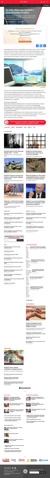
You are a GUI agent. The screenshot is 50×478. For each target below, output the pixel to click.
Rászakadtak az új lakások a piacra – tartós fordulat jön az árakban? (13, 227)
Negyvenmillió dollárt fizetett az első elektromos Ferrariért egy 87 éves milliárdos (38, 260)
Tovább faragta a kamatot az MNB (11, 254)
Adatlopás (7, 127)
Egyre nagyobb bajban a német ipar (34, 419)
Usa (34, 127)
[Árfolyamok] (44, 1)
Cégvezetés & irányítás (32, 395)
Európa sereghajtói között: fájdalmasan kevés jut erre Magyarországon (34, 324)
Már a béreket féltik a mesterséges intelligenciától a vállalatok (16, 404)
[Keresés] (47, 1)
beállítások (18, 473)
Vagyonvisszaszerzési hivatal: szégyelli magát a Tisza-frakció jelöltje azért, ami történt (14, 218)
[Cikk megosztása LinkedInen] (44, 45)
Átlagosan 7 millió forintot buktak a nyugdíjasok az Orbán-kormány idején (14, 202)
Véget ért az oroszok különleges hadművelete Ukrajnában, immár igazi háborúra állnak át (35, 202)
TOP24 (7, 211)
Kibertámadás (19, 127)
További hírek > (29, 300)
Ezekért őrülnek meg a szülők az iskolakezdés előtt (15, 428)
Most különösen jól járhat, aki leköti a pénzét (13, 374)
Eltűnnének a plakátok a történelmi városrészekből (16, 440)
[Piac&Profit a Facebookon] (13, 468)
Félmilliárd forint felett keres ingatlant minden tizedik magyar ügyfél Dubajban (38, 247)
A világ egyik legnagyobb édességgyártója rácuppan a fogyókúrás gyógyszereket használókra (15, 399)
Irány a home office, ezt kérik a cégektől (13, 417)
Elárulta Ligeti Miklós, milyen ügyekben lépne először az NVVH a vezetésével (13, 231)
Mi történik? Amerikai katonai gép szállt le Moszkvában (34, 223)
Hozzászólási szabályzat (9, 471)
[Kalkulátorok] (41, 1)
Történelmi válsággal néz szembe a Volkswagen (38, 410)
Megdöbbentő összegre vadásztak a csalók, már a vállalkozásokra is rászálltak (16, 410)
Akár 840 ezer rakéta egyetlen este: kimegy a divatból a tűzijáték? (37, 277)
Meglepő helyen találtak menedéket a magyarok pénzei (13, 263)
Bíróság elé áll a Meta (13, 433)
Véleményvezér (8, 131)
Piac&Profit (21, 21)
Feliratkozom (20, 240)
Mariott (30, 127)
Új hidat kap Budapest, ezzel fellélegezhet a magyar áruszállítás (13, 275)
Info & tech (7, 395)
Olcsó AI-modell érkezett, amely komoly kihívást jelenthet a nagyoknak (13, 420)
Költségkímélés (30, 304)
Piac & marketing (8, 425)
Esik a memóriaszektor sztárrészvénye (13, 415)
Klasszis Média (7, 474)
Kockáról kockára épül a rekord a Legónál (12, 266)
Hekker (12, 127)
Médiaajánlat (15, 470)
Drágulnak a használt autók (9, 283)
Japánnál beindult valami (9, 251)
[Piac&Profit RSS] (15, 468)
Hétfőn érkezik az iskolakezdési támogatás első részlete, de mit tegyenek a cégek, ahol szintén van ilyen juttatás (14, 383)
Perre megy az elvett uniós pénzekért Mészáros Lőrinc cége (13, 214)
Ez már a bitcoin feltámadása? (32, 230)
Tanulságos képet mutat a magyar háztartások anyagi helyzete (13, 223)
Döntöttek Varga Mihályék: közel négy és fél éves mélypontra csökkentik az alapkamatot (36, 214)
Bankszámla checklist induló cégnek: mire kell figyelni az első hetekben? (13, 271)
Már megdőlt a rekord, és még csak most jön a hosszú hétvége (35, 342)
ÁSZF (10, 470)
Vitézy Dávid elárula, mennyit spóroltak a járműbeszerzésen (12, 247)
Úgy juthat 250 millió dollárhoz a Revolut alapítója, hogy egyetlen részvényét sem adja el (36, 287)
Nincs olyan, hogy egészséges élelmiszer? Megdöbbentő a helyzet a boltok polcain (13, 451)
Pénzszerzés (7, 348)
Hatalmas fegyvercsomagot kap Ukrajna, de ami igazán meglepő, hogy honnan (13, 177)
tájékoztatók (12, 473)
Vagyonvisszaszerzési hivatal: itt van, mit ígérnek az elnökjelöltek (36, 218)
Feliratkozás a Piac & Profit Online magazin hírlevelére (36, 470)
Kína (25, 127)
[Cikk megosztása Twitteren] (41, 45)
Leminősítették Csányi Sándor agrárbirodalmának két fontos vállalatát (38, 270)
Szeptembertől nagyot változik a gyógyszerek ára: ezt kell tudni (13, 258)
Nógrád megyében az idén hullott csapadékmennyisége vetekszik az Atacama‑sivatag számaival (35, 177)
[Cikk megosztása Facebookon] (37, 45)
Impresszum (6, 470)
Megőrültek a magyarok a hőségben (12, 448)
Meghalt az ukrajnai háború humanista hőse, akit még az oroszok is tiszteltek (34, 152)
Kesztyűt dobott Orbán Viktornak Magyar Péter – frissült (13, 152)
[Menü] (2, 2)
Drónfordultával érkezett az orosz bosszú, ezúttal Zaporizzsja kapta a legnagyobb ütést (35, 227)
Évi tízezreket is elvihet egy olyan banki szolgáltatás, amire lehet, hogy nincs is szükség (36, 333)
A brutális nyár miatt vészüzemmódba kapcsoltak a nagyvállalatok (14, 279)
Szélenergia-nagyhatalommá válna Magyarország (33, 338)
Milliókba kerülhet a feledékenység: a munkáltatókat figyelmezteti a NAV (11, 378)
